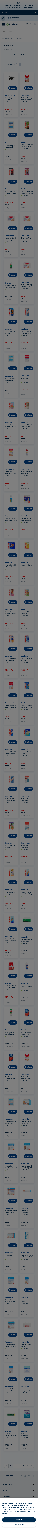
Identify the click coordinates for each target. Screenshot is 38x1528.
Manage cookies (19, 1525)
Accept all (19, 1520)
